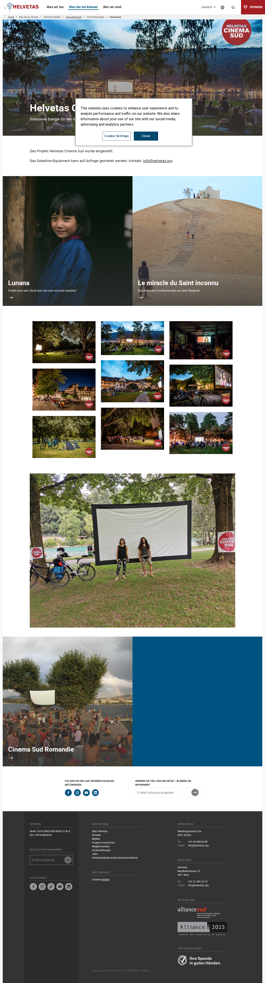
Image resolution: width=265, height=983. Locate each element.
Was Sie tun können (83, 7)
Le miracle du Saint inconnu (178, 282)
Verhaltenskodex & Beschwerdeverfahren (115, 857)
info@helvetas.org (157, 160)
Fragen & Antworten (103, 842)
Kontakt (96, 835)
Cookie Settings (117, 136)
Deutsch (207, 7)
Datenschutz (117, 970)
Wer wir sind (112, 7)
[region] (133, 122)
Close (146, 136)
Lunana (18, 282)
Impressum (133, 970)
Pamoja (146, 970)
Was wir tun (55, 7)
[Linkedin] (68, 887)
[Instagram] (42, 887)
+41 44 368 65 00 (197, 841)
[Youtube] (59, 887)
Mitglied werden (101, 846)
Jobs (95, 854)
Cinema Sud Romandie (41, 749)
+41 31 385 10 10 (197, 881)
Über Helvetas (99, 831)
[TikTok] (51, 887)
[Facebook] (33, 887)
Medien (96, 838)
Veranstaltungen (101, 850)
